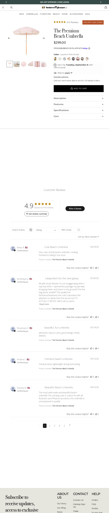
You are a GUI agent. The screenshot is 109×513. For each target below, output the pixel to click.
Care (56, 116)
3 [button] (54, 425)
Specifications (61, 110)
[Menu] (3, 7)
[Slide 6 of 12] (44, 64)
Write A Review (75, 208)
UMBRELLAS (32, 14)
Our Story (61, 503)
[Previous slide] (8, 38)
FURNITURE (45, 14)
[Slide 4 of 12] (30, 64)
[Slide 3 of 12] (23, 64)
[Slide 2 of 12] (17, 64)
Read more (44, 304)
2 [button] (49, 425)
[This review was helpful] (91, 267)
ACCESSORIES (76, 14)
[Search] (11, 7)
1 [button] (44, 425)
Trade (75, 511)
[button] (39, 426)
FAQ (94, 504)
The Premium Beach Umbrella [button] (63, 259)
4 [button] (59, 425)
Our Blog (61, 507)
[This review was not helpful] (96, 267)
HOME (65, 14)
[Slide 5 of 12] (37, 64)
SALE (87, 14)
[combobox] (46, 230)
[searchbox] (19, 230)
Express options (61, 77)
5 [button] (64, 425)
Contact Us (78, 500)
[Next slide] (44, 38)
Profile (95, 508)
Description (60, 98)
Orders (95, 500)
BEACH (56, 14)
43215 (67, 73)
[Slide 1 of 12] (10, 64)
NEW (21, 14)
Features (58, 104)
